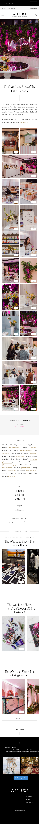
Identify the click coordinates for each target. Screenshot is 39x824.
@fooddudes (32, 447)
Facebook (19, 494)
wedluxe (11, 758)
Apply (33, 3)
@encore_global (31, 470)
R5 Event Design (19, 426)
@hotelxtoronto (25, 467)
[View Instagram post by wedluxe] (18, 772)
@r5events (33, 453)
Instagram (29, 802)
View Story (19, 588)
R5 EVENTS (24, 122)
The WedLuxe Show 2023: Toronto (16, 82)
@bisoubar (5, 453)
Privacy (25, 814)
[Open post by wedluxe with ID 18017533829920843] (11, 765)
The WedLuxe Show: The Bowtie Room (19, 543)
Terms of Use (15, 814)
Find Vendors (11, 8)
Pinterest (20, 490)
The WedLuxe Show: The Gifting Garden (19, 673)
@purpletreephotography (10, 465)
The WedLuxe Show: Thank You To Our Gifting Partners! (19, 608)
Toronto (32, 83)
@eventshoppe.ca (14, 447)
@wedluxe (33, 459)
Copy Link (19, 498)
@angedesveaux (7, 462)
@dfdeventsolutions (26, 450)
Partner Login (33, 8)
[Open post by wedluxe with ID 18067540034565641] (30, 765)
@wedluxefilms (7, 467)
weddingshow (19, 510)
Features (4, 8)
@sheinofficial (20, 456)
